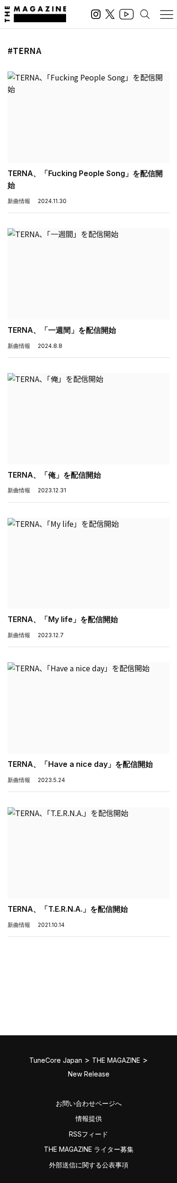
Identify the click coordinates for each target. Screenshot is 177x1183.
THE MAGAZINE (116, 1060)
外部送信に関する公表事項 (88, 1165)
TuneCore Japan (55, 1060)
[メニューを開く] (166, 14)
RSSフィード (88, 1134)
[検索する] (145, 14)
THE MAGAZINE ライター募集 (89, 1149)
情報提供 (89, 1118)
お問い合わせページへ (89, 1103)
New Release (89, 1074)
